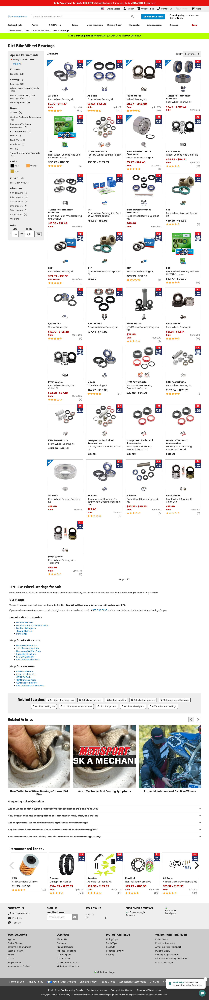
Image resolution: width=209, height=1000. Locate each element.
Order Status (15, 943)
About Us (62, 939)
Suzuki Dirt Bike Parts (26, 654)
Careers (61, 943)
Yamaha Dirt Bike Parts (27, 648)
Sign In (11, 939)
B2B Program (64, 954)
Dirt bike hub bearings (144, 700)
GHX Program (64, 958)
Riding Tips (112, 939)
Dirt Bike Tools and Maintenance (32, 625)
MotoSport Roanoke (68, 966)
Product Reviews (115, 950)
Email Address (55, 912)
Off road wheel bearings (164, 706)
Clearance (15, 218)
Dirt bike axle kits (117, 700)
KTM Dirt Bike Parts (25, 656)
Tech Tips (111, 943)
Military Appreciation (167, 954)
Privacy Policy (35, 981)
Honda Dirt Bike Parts (26, 645)
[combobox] (192, 54)
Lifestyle (110, 947)
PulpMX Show (162, 950)
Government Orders (68, 962)
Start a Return (15, 950)
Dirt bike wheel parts (134, 706)
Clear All (17, 63)
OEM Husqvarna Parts (26, 682)
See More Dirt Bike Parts (28, 659)
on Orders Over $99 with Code (104, 35)
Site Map (154, 981)
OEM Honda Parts (24, 671)
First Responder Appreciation (171, 958)
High (26, 231)
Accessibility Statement (132, 981)
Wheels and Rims (41, 30)
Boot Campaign (164, 962)
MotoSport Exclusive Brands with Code (104, 3)
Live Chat (183, 8)
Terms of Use (16, 981)
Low (13, 231)
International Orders (19, 966)
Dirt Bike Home (14, 30)
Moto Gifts (21, 633)
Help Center (14, 962)
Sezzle (11, 958)
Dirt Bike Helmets (24, 622)
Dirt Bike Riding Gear (26, 628)
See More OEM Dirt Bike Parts (30, 685)
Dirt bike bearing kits (45, 706)
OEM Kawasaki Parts (26, 680)
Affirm (11, 954)
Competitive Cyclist (122, 990)
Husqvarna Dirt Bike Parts (28, 651)
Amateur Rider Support (168, 947)
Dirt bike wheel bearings (62, 700)
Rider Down (161, 939)
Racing (110, 954)
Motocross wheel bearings (176, 700)
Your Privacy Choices (64, 981)
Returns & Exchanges (19, 947)
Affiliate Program (66, 950)
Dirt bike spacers (108, 706)
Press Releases (65, 947)
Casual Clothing (24, 631)
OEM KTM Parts (23, 677)
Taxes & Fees (108, 981)
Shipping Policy (88, 981)
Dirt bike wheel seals (92, 700)
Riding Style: (24, 59)
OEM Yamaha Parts (25, 674)
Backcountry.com (97, 990)
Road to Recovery (165, 943)
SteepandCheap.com (149, 990)
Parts (27, 30)
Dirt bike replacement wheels (77, 706)
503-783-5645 (100, 610)
